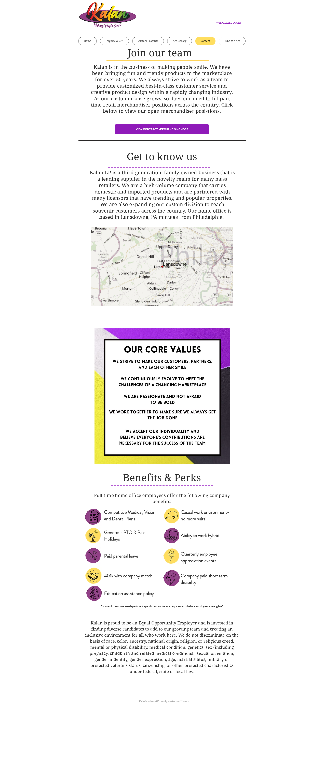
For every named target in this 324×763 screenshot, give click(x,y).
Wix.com (184, 701)
